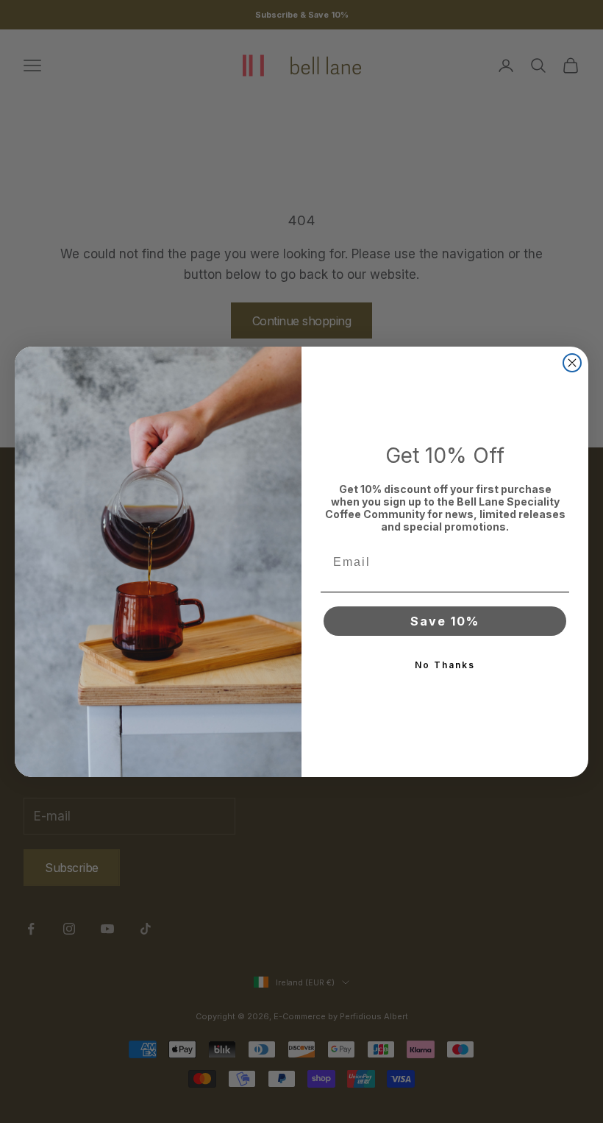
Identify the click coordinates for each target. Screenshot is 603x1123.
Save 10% (444, 621)
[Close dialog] (572, 363)
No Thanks (445, 664)
